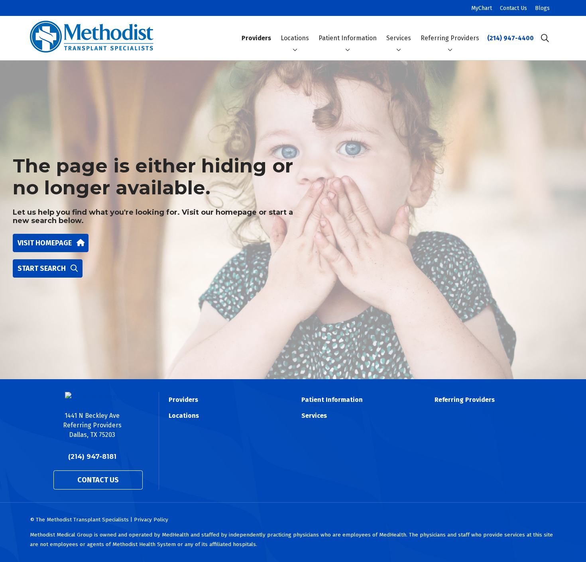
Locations (295, 38)
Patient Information (348, 38)
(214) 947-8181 (92, 456)
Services (398, 38)
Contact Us (513, 8)
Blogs (542, 8)
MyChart (481, 8)
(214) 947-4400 (510, 38)
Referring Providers (450, 38)
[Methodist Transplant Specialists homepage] (91, 38)
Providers (256, 38)
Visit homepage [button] (45, 243)
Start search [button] (42, 268)
